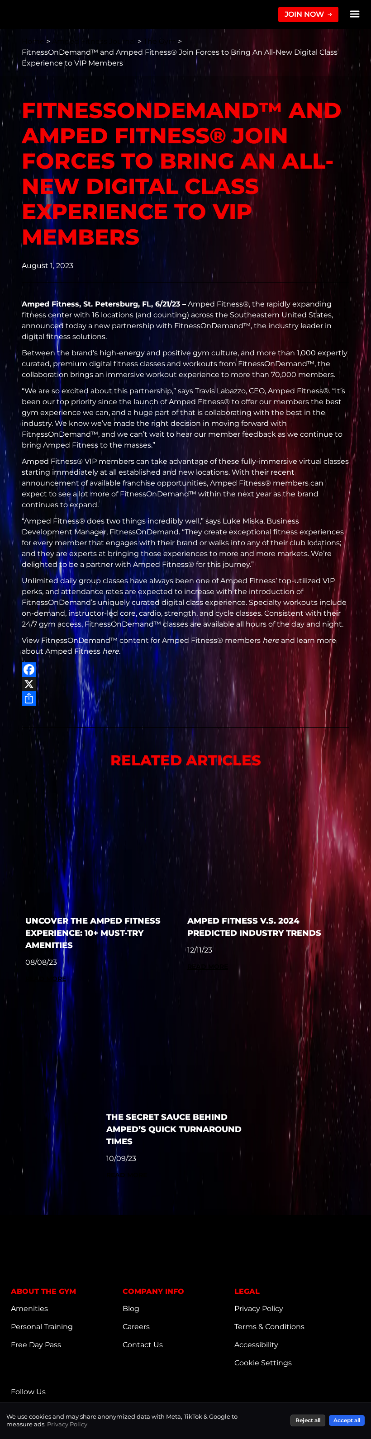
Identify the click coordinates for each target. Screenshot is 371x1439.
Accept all (346, 1420)
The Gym (160, 41)
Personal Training (42, 1326)
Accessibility (256, 1344)
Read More (45, 979)
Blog (131, 1308)
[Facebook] (185, 669)
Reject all (307, 1420)
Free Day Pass (36, 1344)
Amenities (29, 1308)
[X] (185, 684)
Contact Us (143, 1344)
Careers (136, 1326)
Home (34, 41)
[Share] (185, 698)
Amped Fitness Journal (95, 41)
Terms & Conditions (269, 1326)
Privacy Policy (258, 1308)
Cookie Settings (263, 1363)
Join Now (304, 14)
